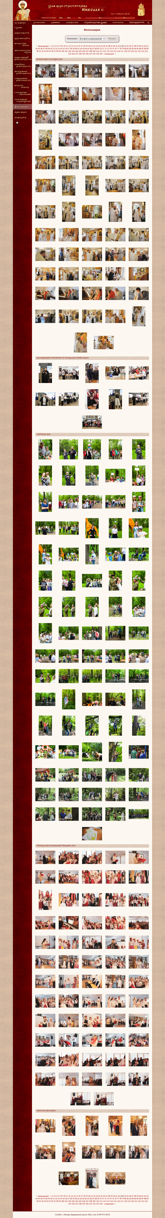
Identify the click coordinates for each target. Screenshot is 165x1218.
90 (37, 51)
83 (133, 49)
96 (52, 51)
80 (125, 49)
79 (123, 49)
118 (125, 51)
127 (76, 54)
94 (47, 51)
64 (86, 49)
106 (83, 51)
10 (65, 46)
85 (138, 49)
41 (142, 46)
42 (145, 46)
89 (148, 49)
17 (82, 46)
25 (102, 46)
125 (69, 54)
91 (40, 51)
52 (56, 49)
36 (130, 46)
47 (44, 49)
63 (83, 49)
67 (93, 49)
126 (73, 54)
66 (91, 49)
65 (88, 49)
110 (97, 51)
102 (69, 51)
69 (98, 49)
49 (49, 49)
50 (51, 49)
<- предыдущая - (43, 46)
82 (130, 49)
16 (79, 46)
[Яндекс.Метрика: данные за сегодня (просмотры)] (22, 123)
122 (139, 51)
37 (133, 46)
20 (89, 46)
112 (104, 51)
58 (71, 49)
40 (140, 46)
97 (55, 51)
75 (113, 49)
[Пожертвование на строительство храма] (95, 23)
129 (83, 54)
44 (36, 49)
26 (104, 46)
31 (116, 46)
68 (96, 49)
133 (97, 54)
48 (46, 49)
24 (99, 46)
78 (120, 49)
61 (78, 49)
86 (140, 49)
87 (143, 49)
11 (67, 46)
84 (135, 49)
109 (94, 51)
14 (74, 46)
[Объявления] (72, 23)
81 (128, 49)
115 (114, 51)
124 (146, 51)
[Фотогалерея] (77, 8)
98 (57, 51)
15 (77, 46)
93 (45, 51)
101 (66, 51)
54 (61, 49)
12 (69, 46)
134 (100, 54)
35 (128, 46)
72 (106, 49)
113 (107, 51)
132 (94, 54)
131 (90, 54)
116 (118, 51)
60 (76, 49)
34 (125, 46)
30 (114, 46)
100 (62, 51)
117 (121, 51)
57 (69, 49)
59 (74, 49)
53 (59, 49)
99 (60, 51)
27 (107, 46)
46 (41, 49)
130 (87, 54)
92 (42, 51)
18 (84, 46)
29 (111, 46)
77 (118, 49)
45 (39, 49)
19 (87, 46)
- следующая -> (109, 54)
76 (115, 49)
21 (92, 46)
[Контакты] (118, 23)
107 (87, 51)
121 (135, 51)
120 (132, 51)
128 (80, 54)
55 (64, 49)
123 (142, 51)
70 (101, 49)
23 (97, 46)
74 (111, 49)
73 (108, 49)
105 (80, 51)
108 (90, 51)
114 (111, 51)
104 (76, 51)
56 (66, 49)
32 (119, 46)
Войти (22, 126)
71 (103, 49)
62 (81, 49)
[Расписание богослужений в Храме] (39, 23)
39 (137, 46)
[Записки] (55, 23)
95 (50, 51)
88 (145, 49)
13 (72, 46)
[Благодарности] (136, 23)
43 (147, 46)
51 (54, 49)
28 (109, 46)
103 (73, 51)
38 (135, 46)
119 (128, 51)
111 (100, 51)
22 (94, 46)
